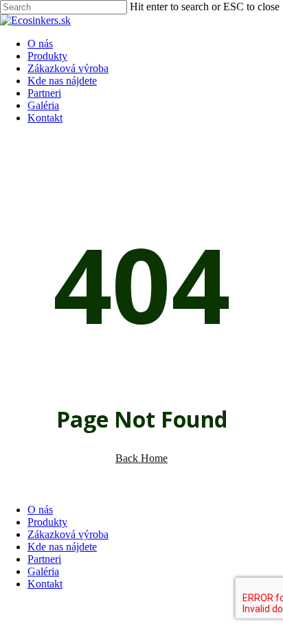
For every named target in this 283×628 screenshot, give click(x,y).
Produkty (47, 522)
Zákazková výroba (68, 534)
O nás (40, 509)
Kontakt (45, 584)
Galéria (43, 571)
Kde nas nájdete (62, 547)
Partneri (44, 559)
